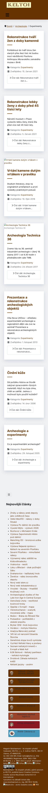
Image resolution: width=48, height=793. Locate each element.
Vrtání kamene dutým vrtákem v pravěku (23, 172)
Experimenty (27, 67)
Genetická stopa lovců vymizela (25, 640)
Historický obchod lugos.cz (26, 715)
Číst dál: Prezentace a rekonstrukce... (25, 350)
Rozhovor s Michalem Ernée (23, 531)
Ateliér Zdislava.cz (26, 731)
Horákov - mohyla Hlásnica (23, 628)
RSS (37, 785)
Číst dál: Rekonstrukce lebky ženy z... (24, 142)
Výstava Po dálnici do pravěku (25, 525)
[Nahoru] (43, 788)
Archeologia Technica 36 (23, 237)
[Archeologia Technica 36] (17, 225)
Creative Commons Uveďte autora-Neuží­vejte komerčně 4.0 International (21, 774)
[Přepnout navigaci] (7, 15)
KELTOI (8, 772)
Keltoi (5, 763)
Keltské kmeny (26, 697)
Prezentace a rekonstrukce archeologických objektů (20, 302)
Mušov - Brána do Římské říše (24, 616)
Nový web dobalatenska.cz (23, 585)
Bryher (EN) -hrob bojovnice (24, 625)
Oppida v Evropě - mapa (22, 607)
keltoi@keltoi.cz (28, 756)
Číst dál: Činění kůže (21, 410)
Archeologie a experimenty (17, 432)
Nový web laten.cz (19, 582)
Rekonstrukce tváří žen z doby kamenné (23, 38)
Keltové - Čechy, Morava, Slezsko (26, 672)
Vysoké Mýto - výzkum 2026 (24, 528)
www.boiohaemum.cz (11, 782)
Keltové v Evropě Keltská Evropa (26, 681)
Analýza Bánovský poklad (22, 631)
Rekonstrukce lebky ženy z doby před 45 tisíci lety (23, 105)
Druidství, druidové (26, 705)
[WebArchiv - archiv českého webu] (18, 785)
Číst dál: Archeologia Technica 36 (24, 275)
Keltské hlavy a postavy (26, 688)
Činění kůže (16, 373)
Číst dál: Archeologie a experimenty (24, 461)
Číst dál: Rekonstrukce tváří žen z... (24, 79)
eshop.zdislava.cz (25, 723)
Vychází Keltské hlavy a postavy (25, 643)
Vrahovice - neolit (19, 564)
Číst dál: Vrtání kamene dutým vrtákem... (24, 207)
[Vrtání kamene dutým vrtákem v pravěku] (24, 161)
